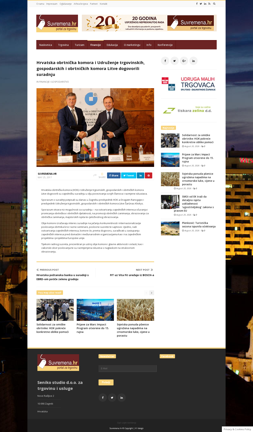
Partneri (94, 3)
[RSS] (209, 3)
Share (114, 175)
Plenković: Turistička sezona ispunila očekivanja (199, 224)
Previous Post (49, 269)
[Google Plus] (184, 61)
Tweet (130, 175)
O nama (40, 3)
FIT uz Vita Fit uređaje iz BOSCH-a (132, 275)
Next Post (143, 269)
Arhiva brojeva (81, 3)
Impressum (51, 3)
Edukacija (112, 45)
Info (149, 45)
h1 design (139, 428)
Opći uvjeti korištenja (126, 422)
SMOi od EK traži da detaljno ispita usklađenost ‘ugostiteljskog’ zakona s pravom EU (194, 203)
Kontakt (103, 3)
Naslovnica (45, 45)
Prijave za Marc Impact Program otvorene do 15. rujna (93, 328)
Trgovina (63, 45)
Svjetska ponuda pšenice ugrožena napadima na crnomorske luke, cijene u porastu (133, 330)
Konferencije (165, 45)
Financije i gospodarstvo (54, 81)
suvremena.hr (47, 173)
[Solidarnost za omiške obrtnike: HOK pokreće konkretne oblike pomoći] (170, 140)
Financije (95, 45)
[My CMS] (57, 23)
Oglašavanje (66, 3)
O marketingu (132, 45)
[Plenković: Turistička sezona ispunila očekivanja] (170, 228)
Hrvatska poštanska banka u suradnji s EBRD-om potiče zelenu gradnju (62, 277)
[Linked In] (205, 3)
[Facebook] (197, 3)
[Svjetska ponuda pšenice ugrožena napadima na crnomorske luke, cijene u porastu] (170, 179)
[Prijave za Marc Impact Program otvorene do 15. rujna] (170, 159)
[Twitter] (201, 3)
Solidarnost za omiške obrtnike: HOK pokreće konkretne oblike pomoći (52, 328)
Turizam (79, 45)
